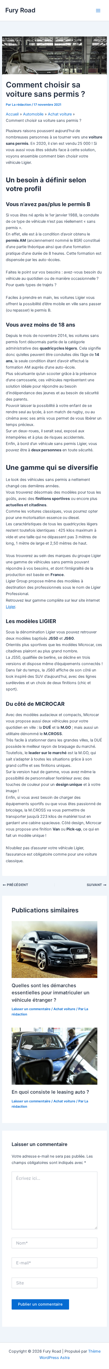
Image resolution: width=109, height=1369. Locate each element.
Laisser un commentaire (31, 1009)
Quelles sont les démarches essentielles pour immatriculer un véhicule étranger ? (50, 992)
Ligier (10, 606)
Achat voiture (64, 1009)
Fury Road (20, 10)
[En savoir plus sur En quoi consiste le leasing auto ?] (54, 1056)
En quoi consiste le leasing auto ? (50, 1092)
